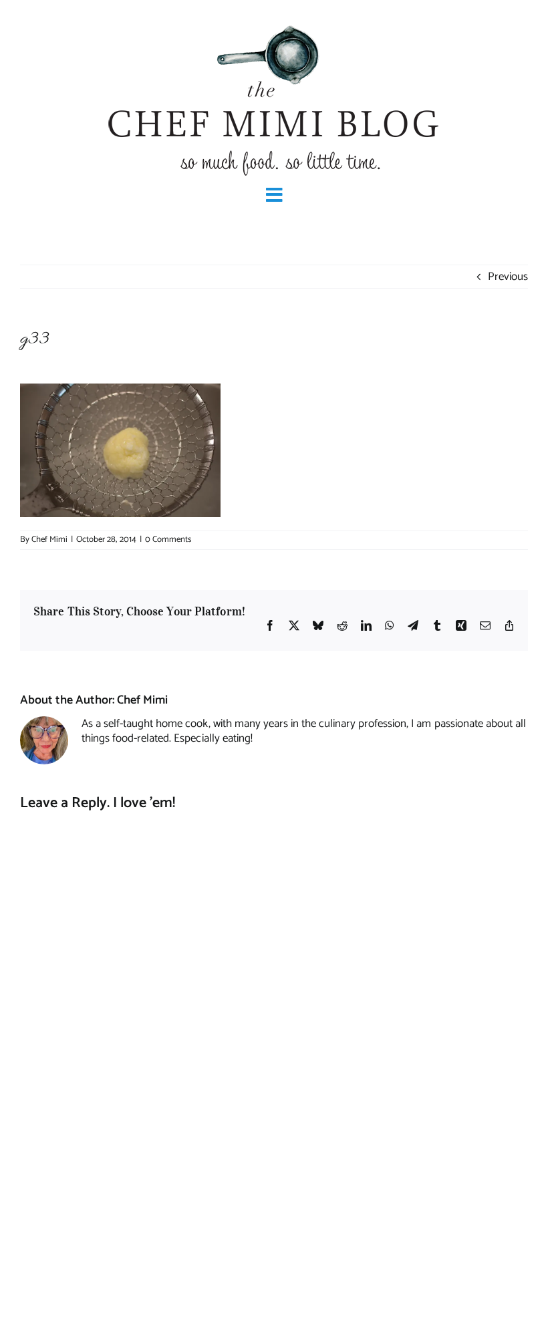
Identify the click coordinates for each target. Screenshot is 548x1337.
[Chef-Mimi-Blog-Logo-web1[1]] (274, 24)
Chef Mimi (49, 540)
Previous (508, 276)
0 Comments (168, 540)
